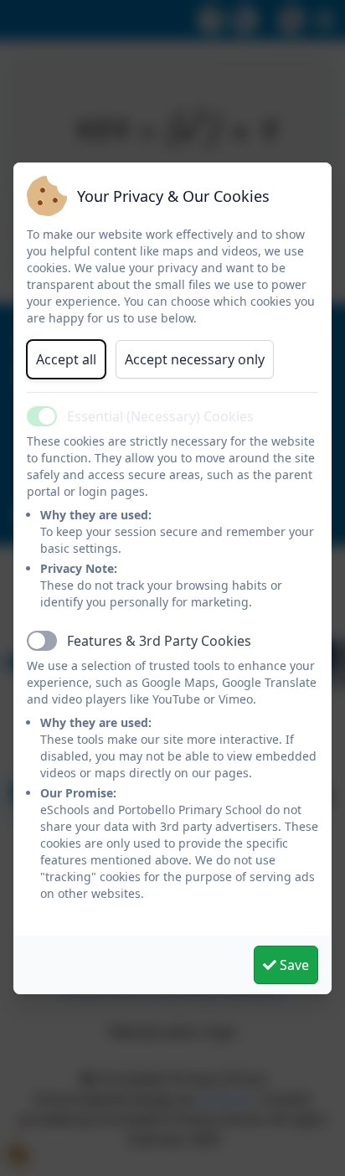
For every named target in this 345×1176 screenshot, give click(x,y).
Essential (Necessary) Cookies (160, 416)
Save (292, 965)
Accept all (66, 359)
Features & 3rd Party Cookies (159, 641)
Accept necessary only (195, 359)
